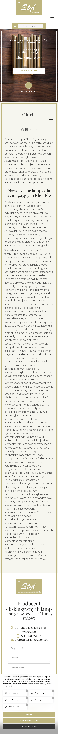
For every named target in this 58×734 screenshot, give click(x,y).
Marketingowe (15, 700)
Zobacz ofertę (29, 71)
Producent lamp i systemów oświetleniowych (29, 41)
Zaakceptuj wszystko (29, 720)
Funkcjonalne (41, 700)
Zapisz (29, 714)
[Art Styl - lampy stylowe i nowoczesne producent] (29, 7)
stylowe (19, 57)
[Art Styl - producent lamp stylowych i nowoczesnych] (29, 586)
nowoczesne (35, 57)
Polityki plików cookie (36, 684)
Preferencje (14, 707)
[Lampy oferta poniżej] (29, 87)
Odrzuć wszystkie (29, 726)
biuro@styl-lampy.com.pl (31, 639)
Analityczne (40, 693)
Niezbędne (13, 693)
